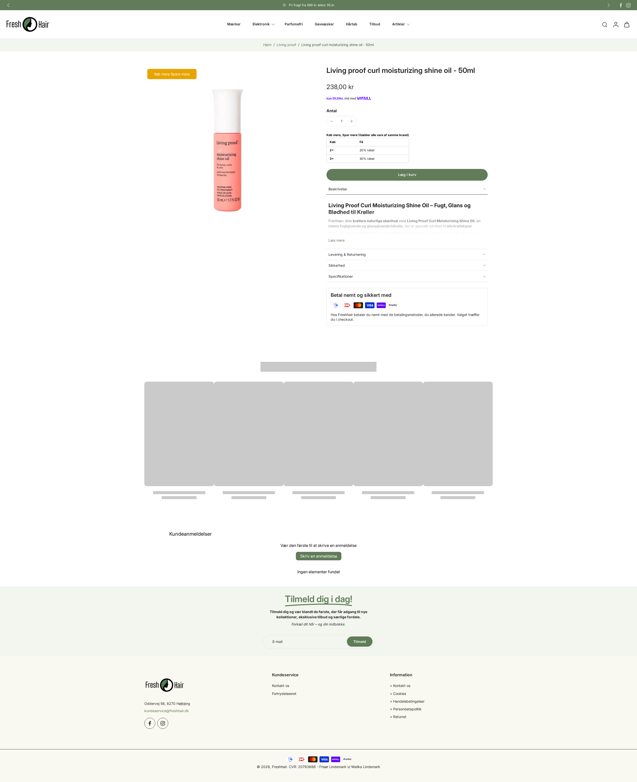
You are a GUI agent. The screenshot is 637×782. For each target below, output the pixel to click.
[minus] (332, 121)
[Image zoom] (227, 149)
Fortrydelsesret (284, 693)
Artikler (398, 24)
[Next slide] (608, 5)
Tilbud (374, 24)
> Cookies (398, 693)
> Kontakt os (400, 685)
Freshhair (279, 767)
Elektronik (261, 24)
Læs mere (336, 240)
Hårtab (351, 24)
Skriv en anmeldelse (318, 556)
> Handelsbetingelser (407, 701)
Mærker (234, 24)
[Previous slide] (8, 5)
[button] (407, 175)
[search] (604, 24)
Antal (331, 110)
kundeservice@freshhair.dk (166, 711)
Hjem (267, 45)
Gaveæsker (324, 24)
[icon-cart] (626, 24)
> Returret (398, 717)
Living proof (286, 45)
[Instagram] (628, 5)
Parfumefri (294, 24)
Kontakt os (280, 685)
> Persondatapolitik (406, 709)
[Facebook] (621, 5)
